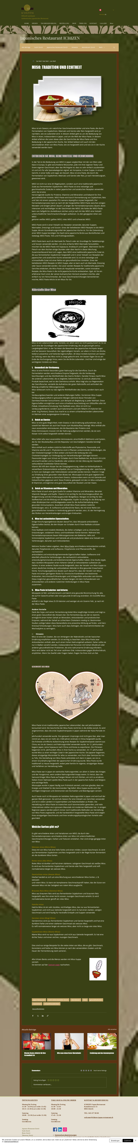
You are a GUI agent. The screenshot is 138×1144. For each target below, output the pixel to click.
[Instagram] (65, 1129)
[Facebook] (55, 1129)
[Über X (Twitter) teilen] (38, 1016)
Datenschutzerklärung (11, 1141)
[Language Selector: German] (106, 10)
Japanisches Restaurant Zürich (57, 47)
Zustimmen (127, 1141)
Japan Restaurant (39, 1000)
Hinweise (75, 47)
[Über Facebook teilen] (33, 1016)
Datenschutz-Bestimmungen (66, 1135)
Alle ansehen (112, 1029)
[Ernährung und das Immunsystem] (102, 1041)
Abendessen (76, 1000)
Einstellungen (115, 1141)
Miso (85, 1000)
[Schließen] (135, 1140)
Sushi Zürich (38, 47)
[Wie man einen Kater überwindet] (69, 1041)
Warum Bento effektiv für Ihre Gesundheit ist (35, 1054)
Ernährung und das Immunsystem (102, 1053)
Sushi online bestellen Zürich (58, 1000)
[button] (103, 14)
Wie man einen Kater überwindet (69, 1053)
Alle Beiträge (26, 47)
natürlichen (37, 1004)
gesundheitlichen (96, 1000)
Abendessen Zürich (88, 47)
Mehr (101, 47)
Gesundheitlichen (38, 1009)
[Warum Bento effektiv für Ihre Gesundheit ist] (36, 1041)
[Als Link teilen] (48, 1016)
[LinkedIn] (60, 1129)
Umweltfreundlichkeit (51, 1004)
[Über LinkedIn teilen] (43, 1016)
